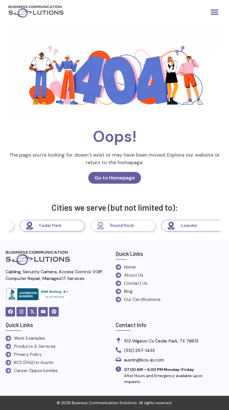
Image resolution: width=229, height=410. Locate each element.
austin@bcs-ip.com (144, 360)
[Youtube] (43, 312)
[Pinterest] (54, 312)
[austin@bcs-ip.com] (118, 360)
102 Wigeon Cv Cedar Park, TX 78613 (161, 341)
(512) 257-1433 (139, 350)
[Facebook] (10, 312)
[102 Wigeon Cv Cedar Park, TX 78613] (118, 341)
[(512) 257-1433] (118, 350)
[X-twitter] (32, 312)
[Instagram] (21, 312)
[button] (214, 12)
